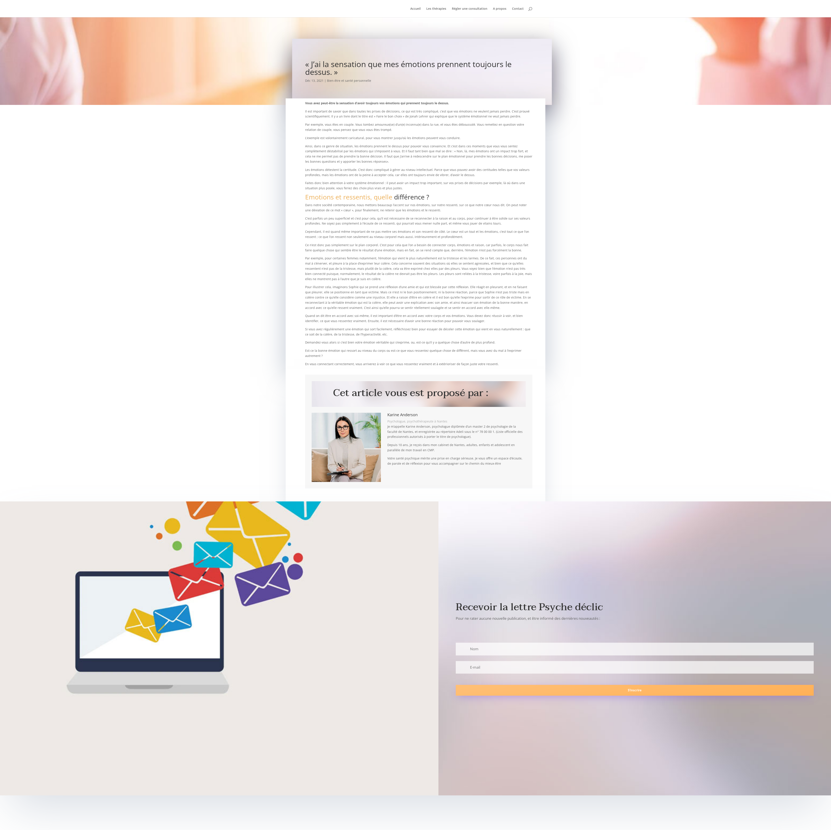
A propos (499, 9)
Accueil (415, 9)
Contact (518, 9)
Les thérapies (436, 9)
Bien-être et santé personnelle (349, 81)
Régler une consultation (469, 9)
